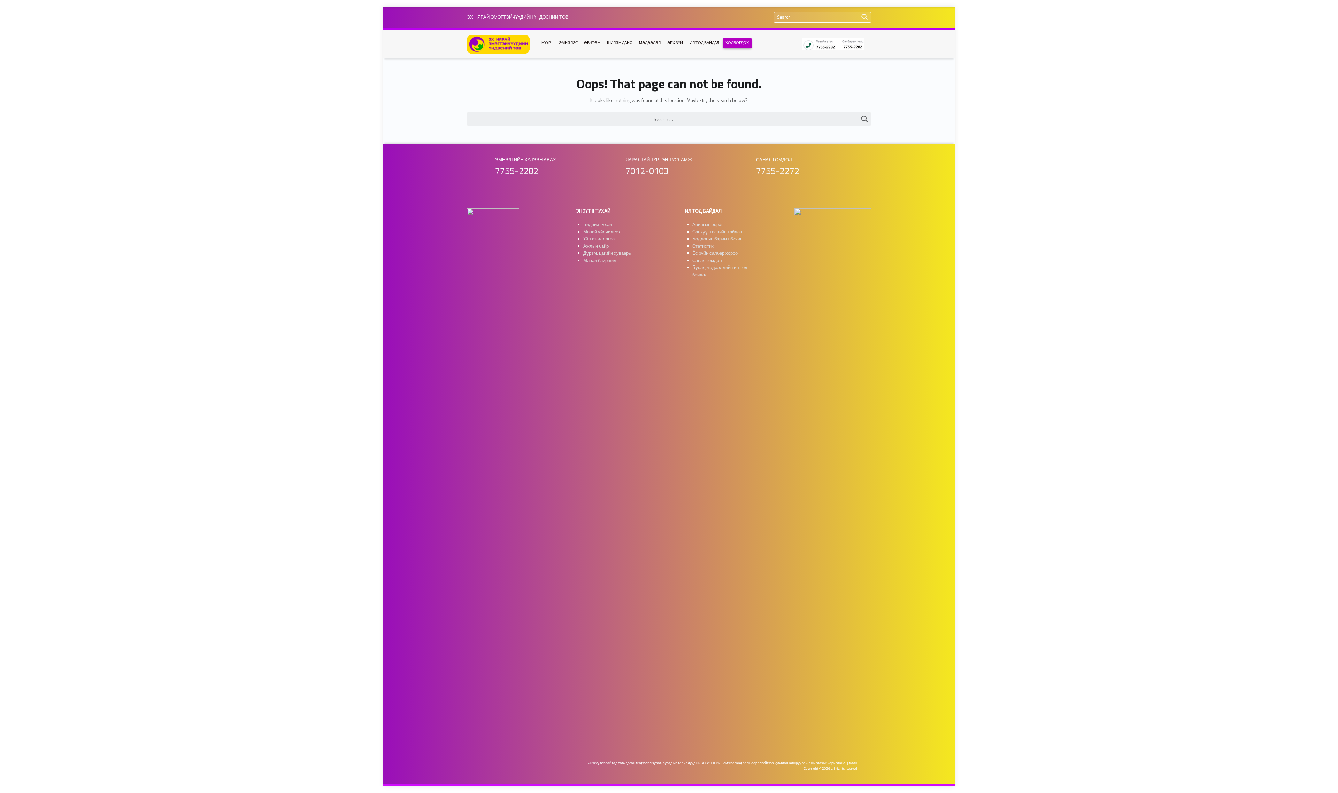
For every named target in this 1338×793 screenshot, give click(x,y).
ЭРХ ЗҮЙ (675, 43)
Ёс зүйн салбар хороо (715, 253)
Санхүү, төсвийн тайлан (717, 232)
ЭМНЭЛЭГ (568, 43)
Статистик (703, 246)
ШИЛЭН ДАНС (619, 43)
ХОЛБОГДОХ (737, 43)
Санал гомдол (707, 260)
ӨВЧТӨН (592, 43)
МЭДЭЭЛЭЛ (650, 43)
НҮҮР (546, 43)
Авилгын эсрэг (707, 224)
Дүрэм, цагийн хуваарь (607, 253)
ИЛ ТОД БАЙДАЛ (704, 43)
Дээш (853, 763)
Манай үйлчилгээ (601, 232)
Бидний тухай (597, 224)
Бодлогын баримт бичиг (717, 239)
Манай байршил (599, 260)
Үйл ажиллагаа (599, 239)
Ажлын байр (596, 246)
